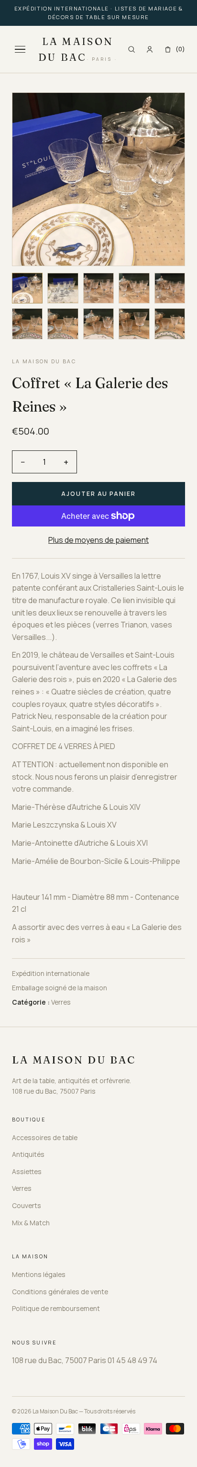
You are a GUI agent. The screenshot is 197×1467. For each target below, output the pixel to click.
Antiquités (28, 1154)
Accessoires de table (44, 1137)
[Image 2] (62, 288)
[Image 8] (98, 323)
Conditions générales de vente (60, 1291)
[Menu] (20, 49)
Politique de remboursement (56, 1308)
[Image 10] (170, 323)
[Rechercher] (131, 49)
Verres (22, 1188)
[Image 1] (27, 288)
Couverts (26, 1205)
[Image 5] (170, 288)
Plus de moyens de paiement (98, 540)
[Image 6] (27, 323)
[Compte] (149, 49)
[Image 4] (134, 288)
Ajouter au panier (98, 494)
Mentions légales (39, 1274)
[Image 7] (62, 323)
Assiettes (27, 1171)
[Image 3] (98, 288)
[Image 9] (134, 323)
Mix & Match (31, 1222)
